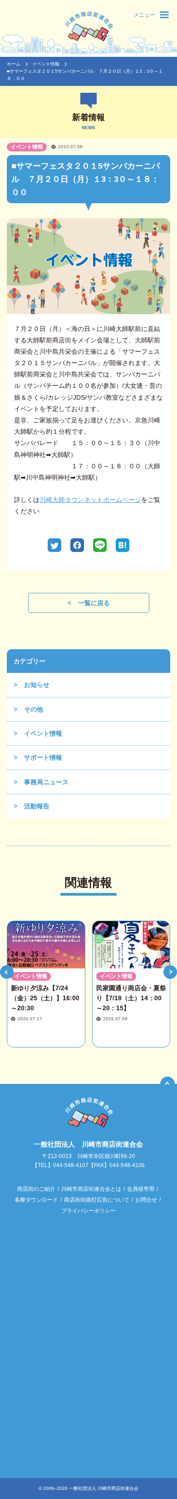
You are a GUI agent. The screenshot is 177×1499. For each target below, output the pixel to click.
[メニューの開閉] (164, 14)
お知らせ (36, 684)
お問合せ (146, 1200)
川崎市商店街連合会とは (91, 1189)
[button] (7, 972)
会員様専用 (140, 1189)
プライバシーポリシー (88, 1211)
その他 (33, 709)
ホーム (13, 63)
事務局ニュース (46, 782)
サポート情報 (43, 757)
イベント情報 (45, 63)
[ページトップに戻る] (167, 1084)
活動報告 (36, 806)
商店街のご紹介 (36, 1189)
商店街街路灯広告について (96, 1200)
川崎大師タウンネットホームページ (90, 499)
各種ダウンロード (36, 1200)
